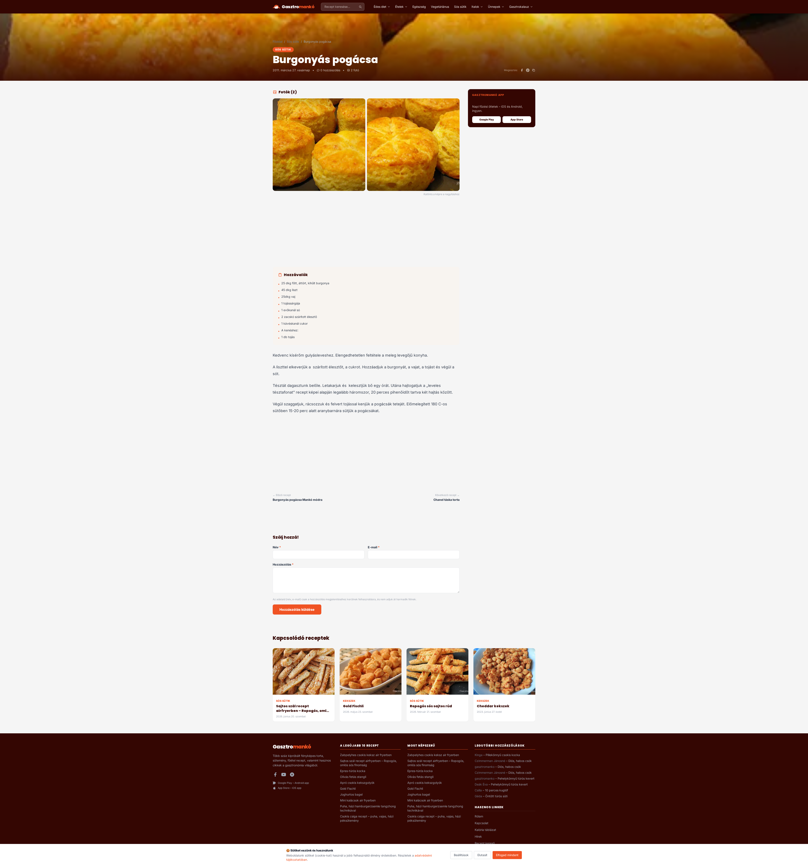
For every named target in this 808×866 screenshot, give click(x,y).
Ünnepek (494, 6)
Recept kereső (485, 843)
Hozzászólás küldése (297, 609)
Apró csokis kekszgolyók (357, 782)
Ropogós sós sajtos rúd (431, 706)
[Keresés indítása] (360, 7)
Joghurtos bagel (351, 794)
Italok (475, 6)
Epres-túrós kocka (352, 771)
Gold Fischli (353, 706)
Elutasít (482, 855)
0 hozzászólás (330, 70)
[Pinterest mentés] (527, 70)
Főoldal (277, 41)
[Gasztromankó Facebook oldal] (275, 774)
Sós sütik (460, 6)
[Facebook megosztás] (522, 70)
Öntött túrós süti (496, 796)
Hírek (478, 836)
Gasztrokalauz (519, 6)
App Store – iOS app (289, 787)
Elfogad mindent (507, 855)
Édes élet (380, 6)
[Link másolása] (533, 70)
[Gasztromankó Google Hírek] (292, 774)
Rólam (479, 816)
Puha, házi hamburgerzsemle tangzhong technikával (368, 808)
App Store (516, 119)
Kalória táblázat (485, 830)
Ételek (399, 6)
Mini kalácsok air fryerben (358, 800)
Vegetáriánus (440, 6)
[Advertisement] (366, 232)
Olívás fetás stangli (353, 777)
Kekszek (349, 700)
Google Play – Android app (293, 782)
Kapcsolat (481, 823)
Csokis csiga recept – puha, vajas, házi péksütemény (366, 818)
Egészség (419, 6)
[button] (319, 144)
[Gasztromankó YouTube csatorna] (283, 774)
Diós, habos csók (520, 761)
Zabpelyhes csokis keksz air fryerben (366, 755)
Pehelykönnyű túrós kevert (516, 778)
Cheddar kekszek (493, 706)
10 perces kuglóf (496, 790)
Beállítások (461, 855)
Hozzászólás (283, 564)
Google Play (486, 119)
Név (277, 547)
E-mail (374, 547)
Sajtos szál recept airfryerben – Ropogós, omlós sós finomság (303, 711)
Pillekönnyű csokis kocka (503, 755)
